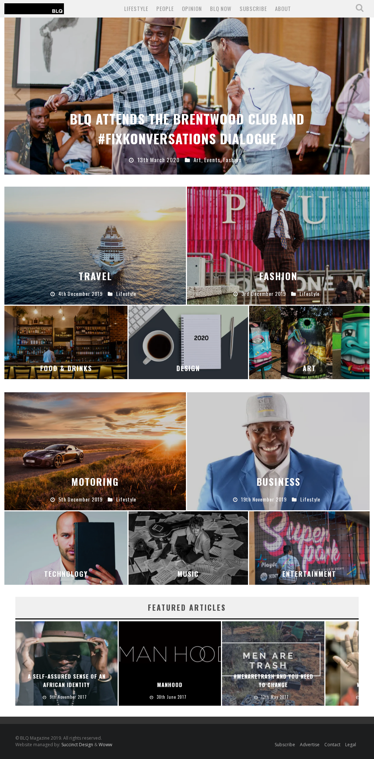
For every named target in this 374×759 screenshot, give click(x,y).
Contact (332, 744)
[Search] (360, 8)
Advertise (310, 744)
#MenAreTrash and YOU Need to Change (273, 680)
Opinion (192, 8)
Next (357, 96)
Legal (350, 744)
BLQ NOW (221, 8)
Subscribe (285, 744)
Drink (205, 160)
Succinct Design (77, 744)
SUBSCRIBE (253, 8)
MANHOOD (170, 684)
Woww (105, 744)
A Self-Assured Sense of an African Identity (67, 680)
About (283, 8)
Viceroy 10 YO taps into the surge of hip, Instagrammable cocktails (187, 128)
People (165, 8)
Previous (17, 96)
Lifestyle (136, 8)
